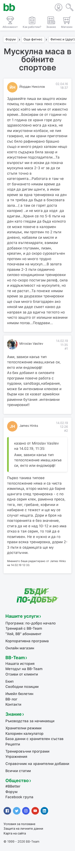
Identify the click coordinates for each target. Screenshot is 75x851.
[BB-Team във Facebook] (7, 811)
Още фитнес (33, 39)
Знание (13, 714)
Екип (9, 681)
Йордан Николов (32, 87)
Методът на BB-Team (23, 669)
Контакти (13, 704)
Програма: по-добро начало (30, 623)
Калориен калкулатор (24, 733)
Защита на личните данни (23, 828)
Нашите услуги (22, 616)
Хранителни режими (23, 728)
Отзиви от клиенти (21, 674)
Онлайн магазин (19, 648)
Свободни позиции (22, 687)
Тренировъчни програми (27, 751)
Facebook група (19, 797)
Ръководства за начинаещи (29, 721)
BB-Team (15, 657)
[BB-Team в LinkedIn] (44, 811)
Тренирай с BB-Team (23, 628)
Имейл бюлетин (19, 694)
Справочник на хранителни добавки (37, 764)
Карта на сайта (15, 833)
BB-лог (11, 699)
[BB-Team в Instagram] (26, 811)
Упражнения (16, 756)
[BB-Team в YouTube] (35, 811)
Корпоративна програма (27, 641)
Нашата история (20, 663)
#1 (66, 349)
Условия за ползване (19, 824)
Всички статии (18, 771)
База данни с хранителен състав (34, 739)
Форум (10, 39)
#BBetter (12, 786)
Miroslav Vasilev (31, 344)
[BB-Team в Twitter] (16, 811)
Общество (17, 780)
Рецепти (12, 744)
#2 (66, 431)
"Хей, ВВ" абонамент (23, 634)
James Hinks (28, 426)
